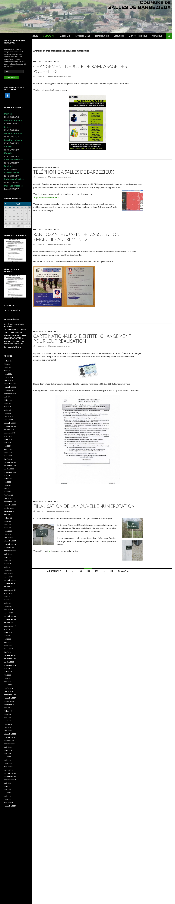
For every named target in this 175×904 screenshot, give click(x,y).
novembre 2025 (10, 387)
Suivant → (123, 571)
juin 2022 (7, 521)
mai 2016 (7, 757)
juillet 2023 (8, 479)
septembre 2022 (10, 511)
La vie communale (82, 36)
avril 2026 (7, 371)
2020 (27, 226)
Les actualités (48, 36)
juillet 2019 (8, 632)
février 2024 (8, 456)
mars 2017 (8, 724)
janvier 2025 (8, 420)
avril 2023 (7, 488)
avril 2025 (7, 410)
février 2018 (8, 688)
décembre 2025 (10, 384)
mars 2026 (8, 374)
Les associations (102, 36)
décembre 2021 (10, 541)
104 (80, 571)
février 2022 (8, 534)
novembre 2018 (10, 659)
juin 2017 (7, 714)
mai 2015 (7, 793)
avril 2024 (7, 449)
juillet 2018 (8, 672)
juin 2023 (7, 482)
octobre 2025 (9, 390)
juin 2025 (7, 403)
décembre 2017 (10, 695)
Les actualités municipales (46, 62)
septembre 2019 (10, 626)
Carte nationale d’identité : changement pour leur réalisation (82, 338)
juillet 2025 (8, 400)
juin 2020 (7, 596)
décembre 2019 (10, 616)
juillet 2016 (8, 750)
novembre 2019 (10, 619)
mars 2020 (8, 606)
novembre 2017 (10, 698)
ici (50, 551)
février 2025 (8, 416)
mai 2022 (7, 524)
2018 (8, 226)
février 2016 (8, 767)
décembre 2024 (10, 423)
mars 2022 (8, 531)
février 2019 (8, 649)
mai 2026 (7, 367)
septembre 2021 (10, 551)
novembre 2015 (10, 776)
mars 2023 (8, 492)
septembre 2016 (10, 744)
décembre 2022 (10, 502)
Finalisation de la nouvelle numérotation (84, 506)
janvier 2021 (8, 577)
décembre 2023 (10, 462)
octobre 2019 (9, 623)
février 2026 (8, 377)
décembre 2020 (10, 580)
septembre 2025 (10, 394)
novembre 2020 (10, 583)
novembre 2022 (10, 505)
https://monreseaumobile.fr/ (46, 197)
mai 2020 (7, 600)
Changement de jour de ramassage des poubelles (80, 69)
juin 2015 (7, 790)
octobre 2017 (9, 701)
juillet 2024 (8, 439)
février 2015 (8, 803)
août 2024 (7, 436)
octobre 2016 (9, 740)
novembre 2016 (10, 737)
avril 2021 (7, 567)
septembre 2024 (10, 433)
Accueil (35, 36)
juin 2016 (7, 754)
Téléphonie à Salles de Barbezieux (73, 172)
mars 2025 (8, 413)
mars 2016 (8, 763)
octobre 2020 (9, 587)
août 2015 (7, 783)
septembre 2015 (10, 780)
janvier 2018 (8, 691)
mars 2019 (8, 646)
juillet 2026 (8, 361)
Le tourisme (119, 36)
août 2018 (7, 668)
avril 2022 (7, 528)
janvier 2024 (8, 459)
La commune (65, 36)
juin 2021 (7, 560)
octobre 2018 (9, 662)
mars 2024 (8, 452)
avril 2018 (7, 682)
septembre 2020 (10, 590)
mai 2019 (7, 639)
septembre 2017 (10, 704)
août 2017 (7, 708)
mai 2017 (7, 718)
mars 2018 (8, 685)
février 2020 (8, 610)
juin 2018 (7, 675)
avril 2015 (7, 796)
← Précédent (54, 571)
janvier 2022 (8, 538)
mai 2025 (7, 407)
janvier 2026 (8, 380)
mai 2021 (7, 564)
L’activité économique (138, 36)
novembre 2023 (10, 466)
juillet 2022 (8, 518)
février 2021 (8, 574)
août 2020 (7, 593)
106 (96, 571)
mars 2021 (8, 570)
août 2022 (7, 515)
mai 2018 (7, 678)
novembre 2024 (10, 426)
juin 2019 (7, 636)
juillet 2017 (8, 711)
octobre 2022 (9, 508)
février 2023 (8, 495)
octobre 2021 (9, 547)
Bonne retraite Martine (12, 347)
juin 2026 (7, 364)
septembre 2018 (10, 665)
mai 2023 (7, 485)
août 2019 (7, 629)
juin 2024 (7, 443)
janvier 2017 (8, 731)
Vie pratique (157, 36)
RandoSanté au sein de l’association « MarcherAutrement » (76, 237)
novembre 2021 (10, 544)
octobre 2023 (9, 469)
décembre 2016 (10, 734)
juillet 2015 (8, 786)
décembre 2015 (10, 773)
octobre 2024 (9, 430)
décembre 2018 (10, 655)
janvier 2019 (8, 652)
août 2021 (7, 554)
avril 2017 (7, 721)
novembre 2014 (10, 806)
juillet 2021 (8, 557)
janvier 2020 (8, 613)
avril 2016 (7, 760)
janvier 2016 (8, 770)
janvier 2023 (8, 498)
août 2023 (7, 475)
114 (111, 571)
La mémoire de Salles (12, 310)
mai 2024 (7, 446)
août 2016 (7, 747)
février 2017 (8, 727)
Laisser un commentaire (60, 76)
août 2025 (7, 397)
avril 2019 (7, 642)
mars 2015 (8, 799)
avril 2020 (7, 603)
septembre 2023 (10, 472)
